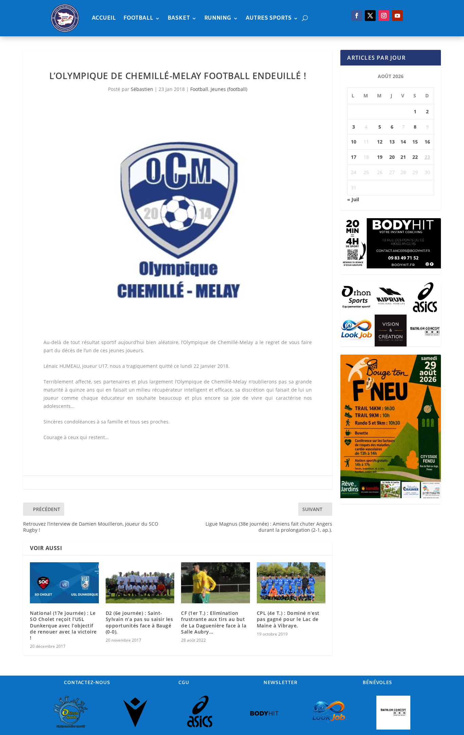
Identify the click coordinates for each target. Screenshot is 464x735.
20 (392, 157)
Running (217, 18)
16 (427, 141)
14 (403, 141)
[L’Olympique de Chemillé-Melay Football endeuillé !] (177, 221)
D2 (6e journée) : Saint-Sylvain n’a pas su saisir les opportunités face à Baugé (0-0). (139, 622)
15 (415, 141)
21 (403, 157)
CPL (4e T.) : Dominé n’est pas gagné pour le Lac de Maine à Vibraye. (288, 619)
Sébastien (142, 89)
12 (379, 141)
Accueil (104, 18)
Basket (178, 18)
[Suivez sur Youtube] (397, 15)
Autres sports (268, 18)
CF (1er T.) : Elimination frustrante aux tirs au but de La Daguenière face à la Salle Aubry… (213, 622)
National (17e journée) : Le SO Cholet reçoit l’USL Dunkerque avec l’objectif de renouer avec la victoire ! (63, 625)
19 (379, 157)
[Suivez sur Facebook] (356, 15)
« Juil (353, 199)
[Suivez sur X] (370, 15)
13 (392, 141)
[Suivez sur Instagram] (383, 15)
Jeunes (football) (229, 89)
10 (353, 141)
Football (138, 18)
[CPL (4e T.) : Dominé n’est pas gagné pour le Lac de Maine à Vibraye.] (291, 583)
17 (353, 157)
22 (415, 157)
